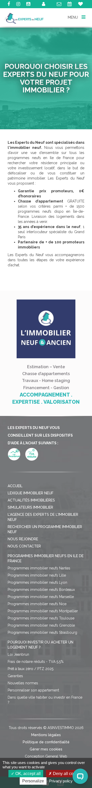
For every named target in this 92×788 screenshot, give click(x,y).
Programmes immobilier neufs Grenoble (41, 625)
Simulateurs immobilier (30, 507)
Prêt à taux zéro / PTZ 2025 (30, 669)
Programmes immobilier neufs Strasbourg (42, 632)
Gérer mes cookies (46, 749)
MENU (73, 17)
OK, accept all (27, 773)
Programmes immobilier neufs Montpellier (43, 611)
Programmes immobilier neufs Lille (37, 575)
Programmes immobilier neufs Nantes (39, 568)
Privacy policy (61, 781)
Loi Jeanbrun (18, 654)
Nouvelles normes (23, 683)
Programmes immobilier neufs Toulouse (41, 618)
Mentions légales (46, 735)
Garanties (15, 676)
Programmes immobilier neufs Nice (37, 604)
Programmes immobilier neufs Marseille (41, 597)
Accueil (15, 486)
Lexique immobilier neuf (30, 493)
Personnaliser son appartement (33, 690)
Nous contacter (24, 546)
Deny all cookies (67, 773)
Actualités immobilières (31, 500)
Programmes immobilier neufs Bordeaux (41, 590)
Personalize (33, 781)
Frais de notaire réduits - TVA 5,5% (36, 662)
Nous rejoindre (23, 539)
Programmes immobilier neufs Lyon (37, 582)
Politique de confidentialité (46, 742)
